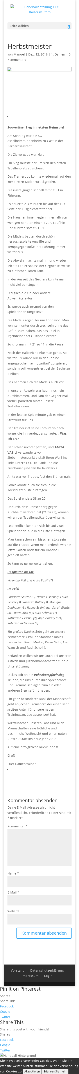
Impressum (30, 976)
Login (48, 976)
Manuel (19, 54)
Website (13, 911)
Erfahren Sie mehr (55, 1071)
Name (13, 873)
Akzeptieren (32, 1071)
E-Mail (13, 892)
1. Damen (58, 54)
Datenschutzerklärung (47, 970)
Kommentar (17, 826)
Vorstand (18, 970)
